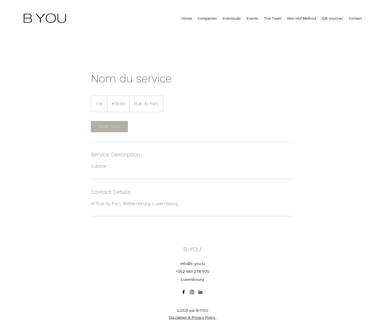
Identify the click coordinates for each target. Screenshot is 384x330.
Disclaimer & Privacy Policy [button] (192, 317)
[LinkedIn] (200, 292)
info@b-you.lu (192, 263)
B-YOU (192, 249)
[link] (109, 126)
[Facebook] (183, 292)
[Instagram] (192, 292)
